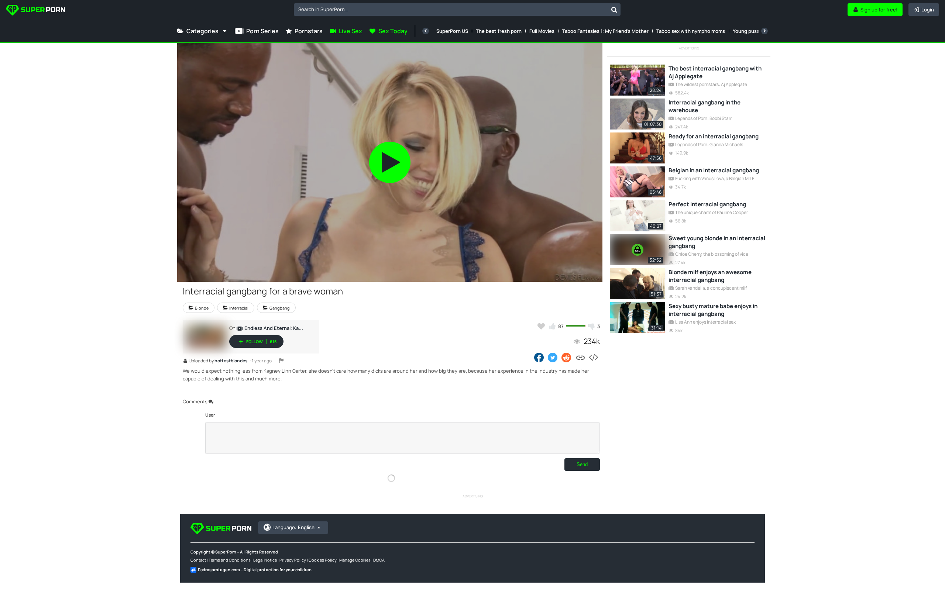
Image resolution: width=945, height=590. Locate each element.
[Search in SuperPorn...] (614, 9)
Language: (293, 527)
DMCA (379, 560)
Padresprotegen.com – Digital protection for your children (255, 569)
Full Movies (541, 31)
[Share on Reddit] (566, 357)
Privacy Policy (292, 560)
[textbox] (451, 9)
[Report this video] (281, 360)
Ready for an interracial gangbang (714, 136)
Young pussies (749, 31)
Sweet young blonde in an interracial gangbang (717, 242)
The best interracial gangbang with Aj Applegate (715, 72)
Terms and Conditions (230, 560)
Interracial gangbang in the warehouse (704, 106)
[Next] (764, 31)
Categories (202, 31)
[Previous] (425, 31)
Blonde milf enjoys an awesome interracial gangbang (710, 276)
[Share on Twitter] (552, 357)
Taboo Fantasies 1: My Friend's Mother (605, 31)
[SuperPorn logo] (35, 10)
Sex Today (393, 31)
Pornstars (309, 31)
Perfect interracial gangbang (707, 204)
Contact (198, 560)
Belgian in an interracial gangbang (714, 170)
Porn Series (262, 31)
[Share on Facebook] (539, 357)
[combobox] (457, 9)
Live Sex (350, 31)
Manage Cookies (355, 560)
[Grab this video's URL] (580, 357)
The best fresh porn (499, 31)
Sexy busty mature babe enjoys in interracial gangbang (713, 310)
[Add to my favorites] (541, 326)
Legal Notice (265, 560)
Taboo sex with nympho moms (690, 31)
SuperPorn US (452, 31)
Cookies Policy (323, 560)
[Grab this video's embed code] (593, 357)
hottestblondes (231, 361)
